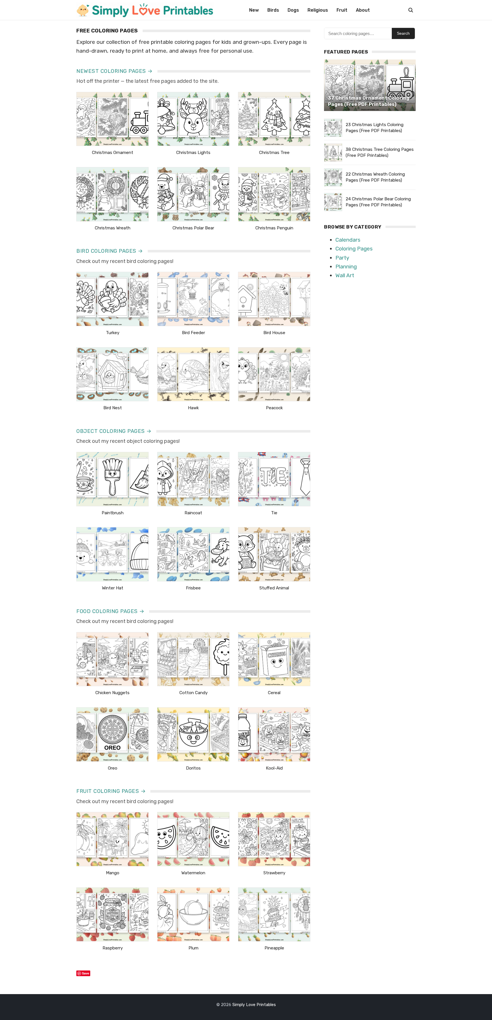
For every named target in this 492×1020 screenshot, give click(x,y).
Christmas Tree (274, 152)
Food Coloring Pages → (110, 611)
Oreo (112, 768)
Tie (274, 512)
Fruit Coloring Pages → (111, 791)
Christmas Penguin (274, 228)
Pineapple (274, 948)
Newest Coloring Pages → (114, 71)
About (363, 10)
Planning (346, 266)
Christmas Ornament (112, 152)
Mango (112, 872)
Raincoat (193, 512)
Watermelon (193, 872)
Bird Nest (112, 407)
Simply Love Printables (254, 1004)
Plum (193, 948)
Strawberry (274, 872)
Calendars (347, 240)
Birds (273, 10)
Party (342, 257)
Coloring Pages (354, 248)
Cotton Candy (193, 692)
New (254, 10)
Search (403, 33)
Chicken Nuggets (112, 692)
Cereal (274, 692)
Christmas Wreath (112, 228)
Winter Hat (112, 588)
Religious (318, 10)
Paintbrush (113, 512)
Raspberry (112, 948)
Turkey (112, 332)
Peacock (274, 407)
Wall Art (344, 275)
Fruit (342, 10)
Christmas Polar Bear (193, 228)
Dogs (293, 10)
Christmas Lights (193, 152)
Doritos (193, 768)
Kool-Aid (274, 768)
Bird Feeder (193, 332)
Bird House (274, 332)
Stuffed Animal (274, 588)
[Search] (410, 10)
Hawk (193, 407)
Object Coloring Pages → (114, 431)
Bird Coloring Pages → (109, 251)
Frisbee (193, 588)
